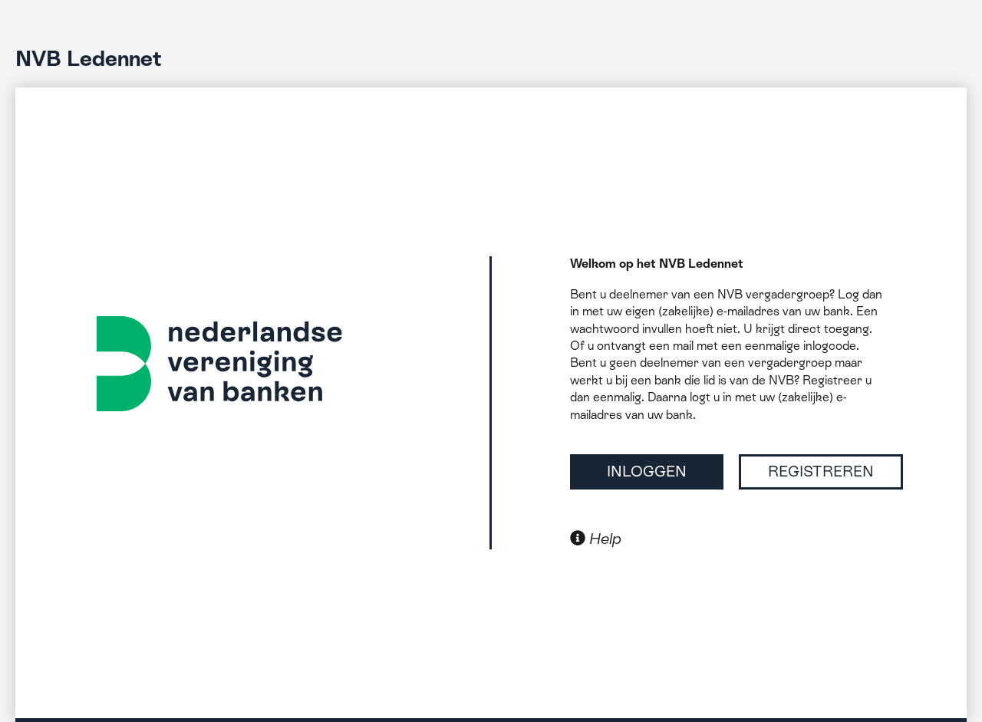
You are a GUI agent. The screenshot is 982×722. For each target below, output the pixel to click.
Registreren (821, 471)
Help (603, 538)
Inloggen (647, 471)
